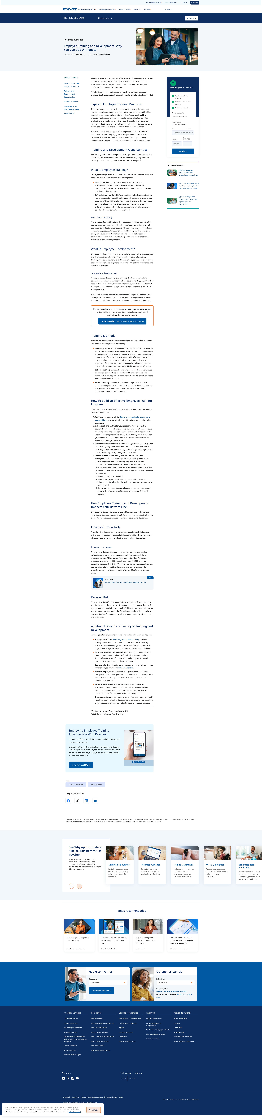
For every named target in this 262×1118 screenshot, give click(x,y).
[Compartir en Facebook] (68, 801)
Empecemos (191, 18)
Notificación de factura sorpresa (74, 1102)
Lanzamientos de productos (155, 1034)
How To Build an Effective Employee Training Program (71, 108)
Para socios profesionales (153, 2)
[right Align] (79, 886)
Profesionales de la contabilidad (130, 1019)
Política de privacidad (75, 1112)
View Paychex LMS (80, 765)
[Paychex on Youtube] (77, 1078)
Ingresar (159, 992)
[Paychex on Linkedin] (63, 1078)
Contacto (167, 9)
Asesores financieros (126, 1032)
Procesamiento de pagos (72, 1055)
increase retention (125, 668)
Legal (121, 1097)
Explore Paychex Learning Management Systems (122, 321)
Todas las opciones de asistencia (175, 992)
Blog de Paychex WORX (74, 18)
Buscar (185, 2)
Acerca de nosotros (171, 2)
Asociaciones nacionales (127, 1041)
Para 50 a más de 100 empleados (102, 1037)
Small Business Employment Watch (158, 1030)
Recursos (147, 9)
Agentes (122, 1028)
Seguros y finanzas (124, 9)
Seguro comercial (70, 1050)
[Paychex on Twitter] (68, 1078)
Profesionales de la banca (128, 1023)
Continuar (93, 1110)
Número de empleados (186, 139)
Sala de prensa (179, 1032)
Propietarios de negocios (179, 116)
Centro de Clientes (152, 1039)
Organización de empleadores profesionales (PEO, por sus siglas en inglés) (75, 1039)
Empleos (177, 1023)
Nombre (174, 140)
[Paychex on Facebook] (72, 1078)
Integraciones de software (100, 1041)
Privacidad (66, 1097)
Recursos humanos (70, 1032)
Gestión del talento (70, 1046)
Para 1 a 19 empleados (99, 1028)
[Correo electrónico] (95, 801)
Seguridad (75, 1097)
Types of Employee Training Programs (71, 84)
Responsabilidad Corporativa (184, 1041)
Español (132, 1079)
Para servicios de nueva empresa (102, 1023)
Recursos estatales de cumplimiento (153, 1024)
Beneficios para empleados (107, 9)
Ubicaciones (178, 1028)
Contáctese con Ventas (101, 990)
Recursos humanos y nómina (86, 9)
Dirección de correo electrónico (182, 129)
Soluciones (137, 9)
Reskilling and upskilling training (126, 639)
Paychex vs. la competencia (100, 1050)
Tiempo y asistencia (70, 1023)
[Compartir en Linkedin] (86, 801)
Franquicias (123, 1037)
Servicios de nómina (71, 1019)
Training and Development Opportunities (69, 94)
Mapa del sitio (92, 1102)
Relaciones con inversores (183, 1037)
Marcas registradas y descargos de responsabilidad (99, 1097)
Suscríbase (183, 151)
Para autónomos (97, 1019)
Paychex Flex (181, 994)
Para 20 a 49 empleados (99, 1032)
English (123, 1079)
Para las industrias (97, 1046)
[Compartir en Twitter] (77, 801)
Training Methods (71, 101)
